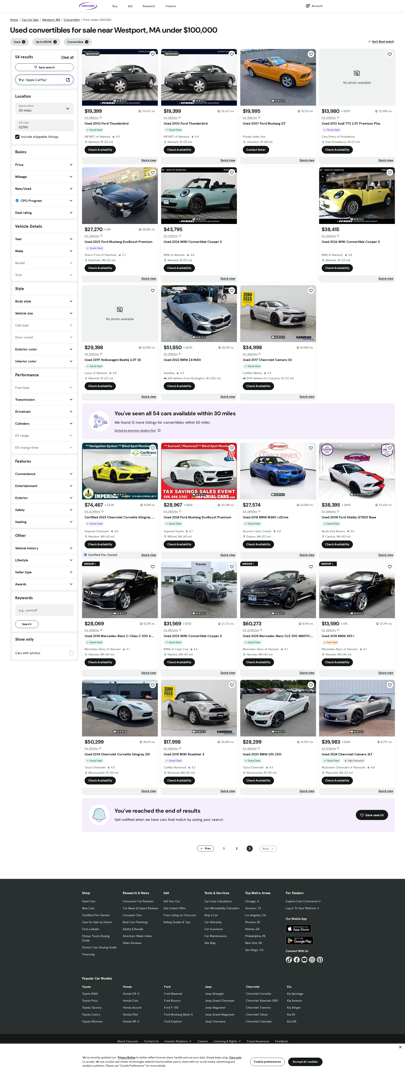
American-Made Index (137, 936)
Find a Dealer (90, 929)
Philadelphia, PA (255, 936)
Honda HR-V (131, 1021)
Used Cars (88, 901)
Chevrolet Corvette (258, 994)
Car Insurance (213, 929)
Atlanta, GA (252, 929)
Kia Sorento (294, 1000)
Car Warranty (212, 922)
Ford (167, 987)
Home (14, 20)
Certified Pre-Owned (95, 915)
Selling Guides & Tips (176, 922)
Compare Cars (132, 915)
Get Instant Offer (174, 908)
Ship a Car (211, 915)
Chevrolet (252, 987)
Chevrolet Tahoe (257, 1014)
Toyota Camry (91, 1014)
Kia (289, 987)
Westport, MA (51, 20)
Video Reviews (132, 943)
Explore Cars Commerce (302, 901)
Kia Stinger (294, 1007)
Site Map (210, 943)
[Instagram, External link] (312, 960)
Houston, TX (253, 908)
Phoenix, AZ (252, 922)
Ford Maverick (173, 994)
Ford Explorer (173, 1021)
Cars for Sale (30, 20)
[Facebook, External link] (297, 960)
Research (149, 6)
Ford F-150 (171, 1007)
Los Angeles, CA (255, 915)
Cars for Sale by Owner (97, 922)
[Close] (400, 1047)
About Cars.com (127, 1041)
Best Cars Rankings (135, 922)
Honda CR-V (131, 994)
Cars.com (235, 1057)
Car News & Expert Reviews (140, 908)
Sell (130, 6)
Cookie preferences (267, 1062)
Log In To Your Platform (301, 908)
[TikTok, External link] (289, 960)
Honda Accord (132, 1007)
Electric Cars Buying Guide (99, 947)
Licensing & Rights (225, 1041)
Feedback (281, 1041)
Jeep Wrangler (214, 994)
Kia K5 (291, 1014)
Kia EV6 (292, 1021)
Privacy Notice (126, 1057)
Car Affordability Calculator (221, 908)
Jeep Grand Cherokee (219, 1000)
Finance (171, 6)
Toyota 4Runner (92, 1021)
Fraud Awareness (258, 1041)
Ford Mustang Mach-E (178, 1014)
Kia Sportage (295, 994)
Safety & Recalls (133, 929)
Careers (202, 1041)
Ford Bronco (172, 1000)
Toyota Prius (90, 1000)
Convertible (72, 20)
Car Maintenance (215, 936)
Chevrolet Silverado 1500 (262, 1000)
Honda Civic (130, 1000)
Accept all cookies (305, 1062)
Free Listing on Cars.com (179, 915)
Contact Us (151, 1041)
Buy (114, 6)
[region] (202, 1058)
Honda (127, 987)
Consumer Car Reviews (138, 901)
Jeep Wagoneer (215, 1007)
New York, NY (253, 943)
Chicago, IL (252, 901)
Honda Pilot (130, 1014)
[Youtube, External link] (304, 960)
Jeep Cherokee (215, 1021)
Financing (88, 954)
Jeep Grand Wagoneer (220, 1014)
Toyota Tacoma (91, 1007)
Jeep (208, 987)
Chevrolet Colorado (259, 1021)
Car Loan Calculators (218, 901)
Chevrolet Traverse (258, 1007)
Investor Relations (176, 1041)
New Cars (88, 908)
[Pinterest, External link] (320, 960)
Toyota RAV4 (90, 994)
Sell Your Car (171, 901)
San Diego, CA (254, 950)
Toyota (86, 987)
